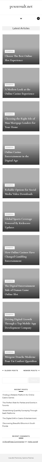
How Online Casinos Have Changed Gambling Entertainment (20, 256)
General (10, 51)
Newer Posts (31, 370)
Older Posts (11, 370)
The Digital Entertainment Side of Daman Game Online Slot (20, 290)
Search (34, 380)
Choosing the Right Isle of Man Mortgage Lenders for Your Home (20, 123)
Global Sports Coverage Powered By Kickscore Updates (18, 223)
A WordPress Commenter (13, 442)
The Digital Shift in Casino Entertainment (19, 418)
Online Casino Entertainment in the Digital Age (17, 156)
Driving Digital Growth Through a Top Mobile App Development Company (20, 323)
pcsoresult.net (21, 6)
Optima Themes (28, 458)
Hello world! (33, 442)
